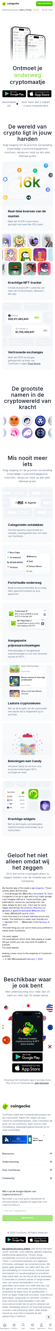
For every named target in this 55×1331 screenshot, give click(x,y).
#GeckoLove (39, 908)
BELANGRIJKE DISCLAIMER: (16, 1249)
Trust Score (34, 363)
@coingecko (38, 888)
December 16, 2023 (43, 893)
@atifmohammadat (22, 910)
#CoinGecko (27, 908)
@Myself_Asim (38, 910)
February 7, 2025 (35, 959)
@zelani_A (7, 910)
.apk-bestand (41, 1083)
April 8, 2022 (28, 913)
